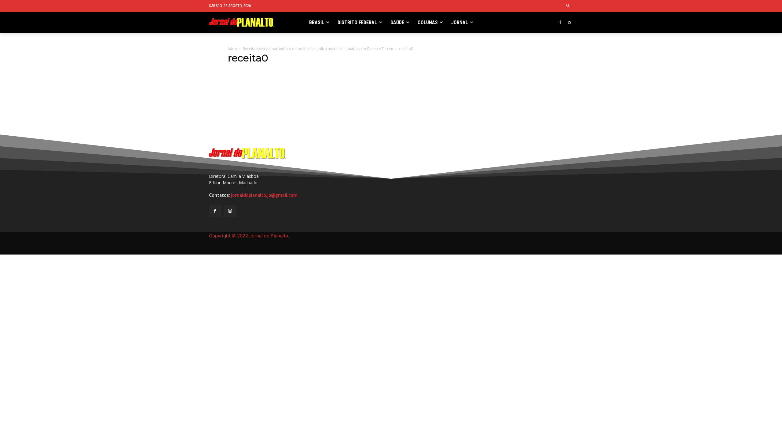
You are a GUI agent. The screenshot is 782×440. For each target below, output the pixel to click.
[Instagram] (569, 22)
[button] (568, 6)
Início (232, 48)
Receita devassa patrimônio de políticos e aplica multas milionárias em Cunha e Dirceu (318, 48)
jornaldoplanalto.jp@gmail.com (264, 195)
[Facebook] (560, 22)
